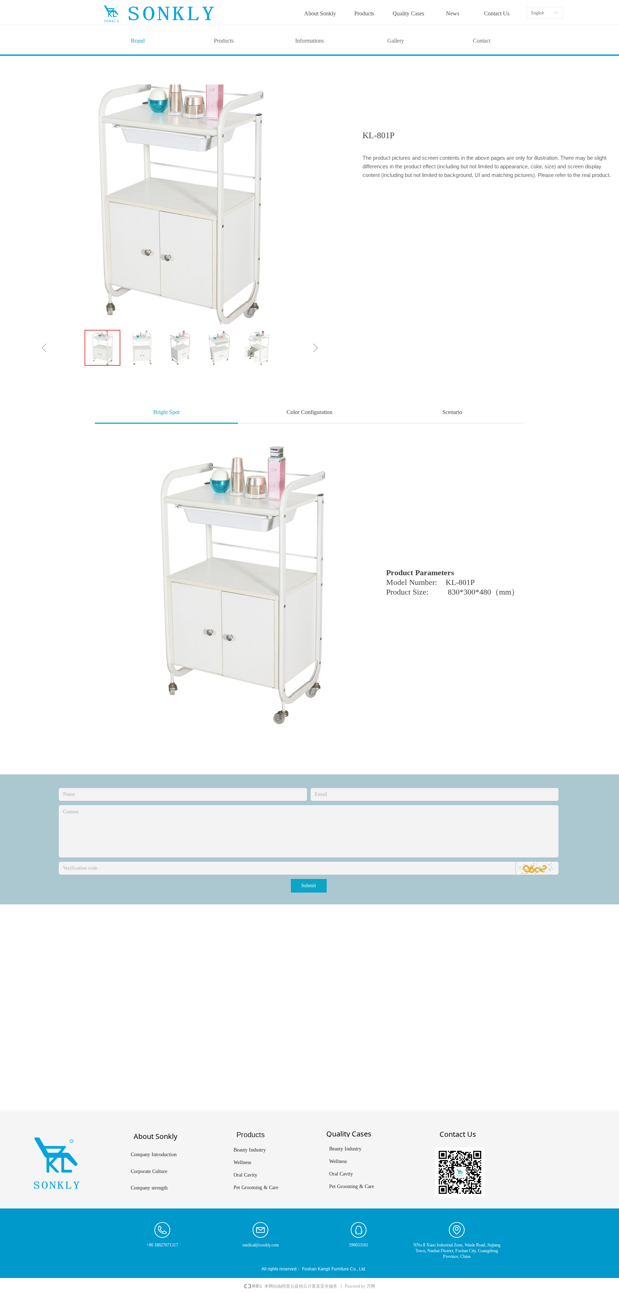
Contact (481, 41)
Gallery (395, 41)
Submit (308, 885)
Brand (138, 41)
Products (224, 41)
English (537, 12)
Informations (309, 41)
